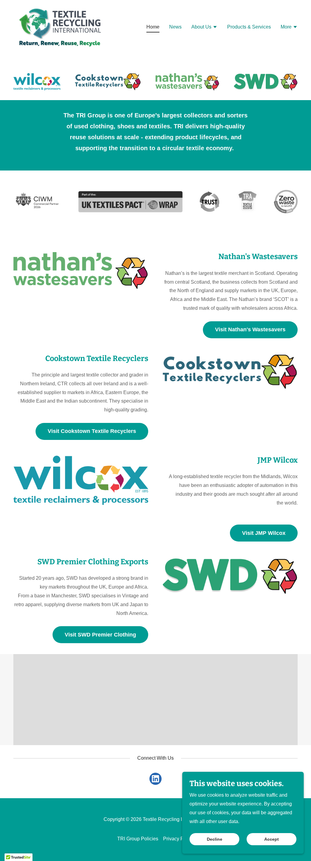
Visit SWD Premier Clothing (100, 635)
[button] (204, 27)
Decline (214, 839)
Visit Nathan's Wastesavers (250, 329)
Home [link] (152, 26)
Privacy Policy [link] (178, 838)
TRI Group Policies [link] (137, 838)
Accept (271, 839)
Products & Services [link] (249, 26)
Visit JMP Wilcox (263, 533)
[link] (59, 26)
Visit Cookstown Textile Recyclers (92, 431)
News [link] (175, 26)
